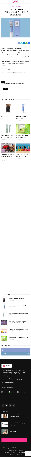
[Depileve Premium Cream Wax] (8, 108)
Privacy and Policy (23, 452)
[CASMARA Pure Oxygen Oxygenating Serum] (8, 128)
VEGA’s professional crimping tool (18, 423)
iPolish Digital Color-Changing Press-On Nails (7, 156)
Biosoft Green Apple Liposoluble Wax (18, 337)
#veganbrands (20, 83)
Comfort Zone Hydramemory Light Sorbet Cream (22, 116)
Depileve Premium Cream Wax (16, 298)
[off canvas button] (2, 2)
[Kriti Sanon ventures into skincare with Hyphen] (4, 431)
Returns (12, 454)
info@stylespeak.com (9, 382)
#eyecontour (10, 82)
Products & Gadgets (15, 6)
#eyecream (18, 82)
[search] (28, 1)
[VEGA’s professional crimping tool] (4, 424)
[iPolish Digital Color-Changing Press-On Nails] (8, 147)
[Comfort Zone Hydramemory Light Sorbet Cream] (23, 108)
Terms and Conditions (10, 452)
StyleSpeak (4, 41)
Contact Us (19, 454)
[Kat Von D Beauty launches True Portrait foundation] (4, 416)
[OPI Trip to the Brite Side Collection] (23, 147)
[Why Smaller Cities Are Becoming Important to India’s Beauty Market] (4, 322)
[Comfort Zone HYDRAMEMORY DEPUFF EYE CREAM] (15, 27)
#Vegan (13, 83)
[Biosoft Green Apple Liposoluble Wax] (23, 128)
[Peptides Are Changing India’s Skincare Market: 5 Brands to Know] (4, 330)
